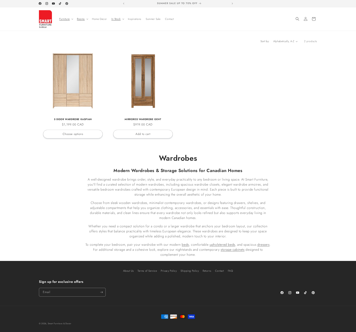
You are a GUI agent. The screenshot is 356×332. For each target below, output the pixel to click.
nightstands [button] (184, 249)
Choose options (73, 134)
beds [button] (185, 244)
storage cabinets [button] (233, 249)
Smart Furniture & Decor (59, 323)
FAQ (230, 271)
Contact (219, 271)
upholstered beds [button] (222, 244)
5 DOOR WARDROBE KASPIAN (73, 119)
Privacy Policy (169, 271)
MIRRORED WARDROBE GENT (143, 119)
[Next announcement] (232, 3)
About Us (128, 271)
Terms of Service (147, 271)
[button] (66, 19)
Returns (207, 271)
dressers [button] (263, 244)
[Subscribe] (101, 292)
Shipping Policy (190, 271)
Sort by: (265, 41)
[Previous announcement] (124, 3)
